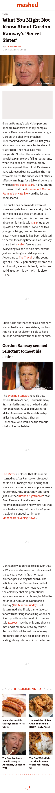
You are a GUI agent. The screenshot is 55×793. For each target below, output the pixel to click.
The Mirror (8, 474)
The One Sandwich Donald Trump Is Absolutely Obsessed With (13, 763)
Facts (5, 14)
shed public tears (23, 184)
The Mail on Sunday (25, 605)
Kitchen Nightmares (30, 496)
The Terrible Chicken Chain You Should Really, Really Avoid (40, 723)
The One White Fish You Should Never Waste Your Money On (39, 763)
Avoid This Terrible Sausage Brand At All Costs (13, 723)
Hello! (21, 244)
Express (13, 622)
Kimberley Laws (13, 46)
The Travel (25, 257)
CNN (34, 222)
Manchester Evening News (18, 518)
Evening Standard (18, 395)
